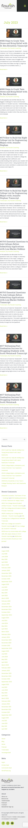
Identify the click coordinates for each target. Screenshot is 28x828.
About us (4, 796)
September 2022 (7, 682)
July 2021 (4, 721)
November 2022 (6, 676)
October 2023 (6, 645)
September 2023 (7, 648)
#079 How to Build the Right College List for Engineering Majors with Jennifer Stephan (13, 141)
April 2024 (5, 629)
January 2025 (6, 604)
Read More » (3, 69)
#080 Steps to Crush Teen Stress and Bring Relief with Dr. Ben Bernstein (13, 91)
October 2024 (6, 612)
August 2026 (5, 551)
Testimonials (6, 801)
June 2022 (5, 690)
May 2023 (4, 659)
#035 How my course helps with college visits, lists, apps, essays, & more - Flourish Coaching (14, 534)
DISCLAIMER (21, 817)
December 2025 (7, 573)
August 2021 (5, 718)
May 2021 (4, 726)
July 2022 (4, 687)
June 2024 (5, 623)
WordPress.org (6, 771)
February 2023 (6, 668)
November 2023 (6, 643)
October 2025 (6, 579)
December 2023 (6, 640)
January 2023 (6, 670)
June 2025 (5, 590)
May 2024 (4, 626)
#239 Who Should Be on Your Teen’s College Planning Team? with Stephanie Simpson (14, 483)
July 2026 (4, 554)
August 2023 (5, 651)
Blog (3, 741)
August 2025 (5, 584)
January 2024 (6, 637)
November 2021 (6, 709)
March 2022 (5, 698)
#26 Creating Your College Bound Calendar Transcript (13, 518)
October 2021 (6, 712)
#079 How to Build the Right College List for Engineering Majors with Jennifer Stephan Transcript (13, 194)
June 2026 (5, 556)
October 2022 (6, 679)
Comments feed (7, 768)
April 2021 (4, 729)
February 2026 (6, 568)
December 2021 (6, 707)
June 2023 (5, 657)
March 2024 (5, 632)
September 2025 (7, 582)
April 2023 (5, 662)
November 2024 (6, 609)
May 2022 (4, 693)
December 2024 (7, 607)
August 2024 (5, 618)
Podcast (2, 97)
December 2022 (6, 673)
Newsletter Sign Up (7, 807)
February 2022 (6, 701)
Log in (3, 762)
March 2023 (5, 665)
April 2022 (5, 695)
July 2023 (4, 654)
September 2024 (7, 615)
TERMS (14, 817)
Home (3, 744)
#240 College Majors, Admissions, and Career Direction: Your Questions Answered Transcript (13, 475)
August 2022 (5, 684)
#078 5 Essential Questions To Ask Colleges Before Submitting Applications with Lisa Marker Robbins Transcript (13, 297)
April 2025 (5, 595)
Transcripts (3, 48)
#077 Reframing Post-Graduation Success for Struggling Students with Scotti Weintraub (12, 398)
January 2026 (6, 570)
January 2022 (6, 704)
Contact (4, 805)
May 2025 (4, 593)
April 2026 (5, 562)
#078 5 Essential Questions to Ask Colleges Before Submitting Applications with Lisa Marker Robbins (14, 245)
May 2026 (4, 559)
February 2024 (6, 634)
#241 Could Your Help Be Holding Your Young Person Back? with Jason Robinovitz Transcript (13, 460)
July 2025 (4, 587)
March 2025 (5, 598)
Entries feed (5, 765)
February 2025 (6, 601)
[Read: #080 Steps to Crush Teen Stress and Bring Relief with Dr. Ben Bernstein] (14, 81)
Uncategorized (6, 752)
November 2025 (6, 576)
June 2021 (4, 723)
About (3, 739)
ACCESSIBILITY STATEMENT (10, 819)
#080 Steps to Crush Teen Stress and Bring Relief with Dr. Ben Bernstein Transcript (13, 43)
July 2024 (4, 620)
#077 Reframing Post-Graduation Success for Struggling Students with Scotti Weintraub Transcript (13, 350)
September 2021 (7, 715)
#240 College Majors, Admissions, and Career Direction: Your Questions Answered (13, 468)
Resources (5, 799)
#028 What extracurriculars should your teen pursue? (12, 538)
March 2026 (5, 565)
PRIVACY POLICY (6, 817)
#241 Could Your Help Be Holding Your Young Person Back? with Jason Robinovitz (13, 452)
